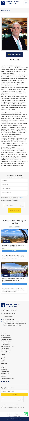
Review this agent (15, 54)
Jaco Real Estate (5, 348)
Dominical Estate (5, 342)
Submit (14, 395)
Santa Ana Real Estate (6, 337)
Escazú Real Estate (5, 335)
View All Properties (14, 227)
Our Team (3, 368)
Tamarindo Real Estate (6, 350)
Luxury (2, 360)
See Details (14, 250)
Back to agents (6, 10)
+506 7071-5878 (12, 313)
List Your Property (5, 371)
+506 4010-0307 (10, 316)
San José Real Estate (5, 341)
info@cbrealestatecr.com (8, 319)
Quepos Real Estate (5, 344)
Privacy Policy (10, 199)
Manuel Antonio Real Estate (7, 346)
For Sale (3, 357)
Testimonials (4, 369)
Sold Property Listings (6, 373)
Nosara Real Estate (5, 351)
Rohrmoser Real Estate (6, 339)
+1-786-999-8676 (13, 310)
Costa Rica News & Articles (7, 378)
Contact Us (14, 210)
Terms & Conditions (21, 403)
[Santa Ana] (10, 3)
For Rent (3, 359)
